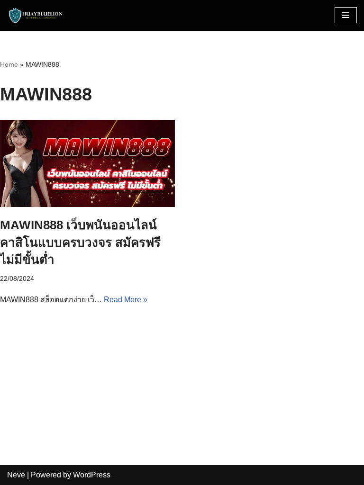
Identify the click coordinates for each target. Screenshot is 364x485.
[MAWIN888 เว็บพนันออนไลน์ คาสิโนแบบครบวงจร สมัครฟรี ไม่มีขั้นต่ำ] (87, 163)
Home (9, 64)
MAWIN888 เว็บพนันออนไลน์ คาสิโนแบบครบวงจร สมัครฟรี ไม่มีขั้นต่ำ (80, 242)
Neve (16, 475)
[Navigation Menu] (346, 15)
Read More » (125, 300)
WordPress (91, 475)
